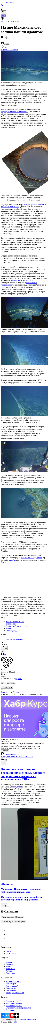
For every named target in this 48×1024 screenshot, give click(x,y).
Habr (14, 1022)
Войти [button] (3, 16)
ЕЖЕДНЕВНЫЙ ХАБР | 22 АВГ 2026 (17, 756)
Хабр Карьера (7, 692)
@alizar (19, 679)
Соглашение (11, 990)
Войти (8, 951)
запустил (17, 787)
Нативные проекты (14, 1006)
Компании (10, 969)
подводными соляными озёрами (14, 112)
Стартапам (10, 1010)
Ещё (8, 906)
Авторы (9, 971)
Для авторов (11, 984)
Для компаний (12, 986)
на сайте (12, 560)
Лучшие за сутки (8, 917)
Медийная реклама (14, 1003)
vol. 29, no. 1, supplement (31, 558)
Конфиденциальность (15, 993)
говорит (12, 524)
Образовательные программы (18, 1008)
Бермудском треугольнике (21, 280)
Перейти (5, 751)
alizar (3, 21)
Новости (9, 964)
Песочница (10, 973)
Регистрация (11, 953)
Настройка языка (8, 1019)
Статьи (9, 962)
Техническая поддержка (26, 1019)
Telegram (16, 692)
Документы (11, 988)
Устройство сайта (13, 981)
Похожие (19, 917)
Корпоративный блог (15, 1001)
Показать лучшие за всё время (13, 922)
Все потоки (10, 2)
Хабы (8, 966)
